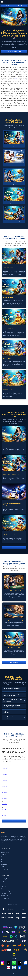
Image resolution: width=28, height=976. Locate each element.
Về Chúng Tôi (4, 878)
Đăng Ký (7, 5)
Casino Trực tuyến (8, 297)
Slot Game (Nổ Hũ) (8, 328)
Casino (2, 857)
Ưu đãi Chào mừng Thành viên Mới (12, 445)
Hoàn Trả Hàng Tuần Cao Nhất (11, 474)
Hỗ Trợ (2, 883)
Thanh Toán (4, 886)
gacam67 (16, 78)
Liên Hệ (3, 881)
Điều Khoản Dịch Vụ (6, 893)
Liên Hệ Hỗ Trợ (14, 662)
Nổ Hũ (2, 859)
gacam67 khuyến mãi (6, 852)
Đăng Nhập (20, 5)
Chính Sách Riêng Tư (6, 891)
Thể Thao (3, 854)
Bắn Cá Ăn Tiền (7, 358)
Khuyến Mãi (4, 861)
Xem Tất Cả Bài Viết (14, 821)
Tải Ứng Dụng (4, 869)
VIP (2, 888)
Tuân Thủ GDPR (5, 898)
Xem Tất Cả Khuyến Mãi (14, 547)
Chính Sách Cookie (5, 895)
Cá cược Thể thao (8, 267)
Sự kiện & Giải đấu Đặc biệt (10, 534)
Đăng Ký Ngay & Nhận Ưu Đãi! (14, 51)
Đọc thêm (4, 768)
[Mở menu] (2, 2)
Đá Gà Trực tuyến (7, 389)
